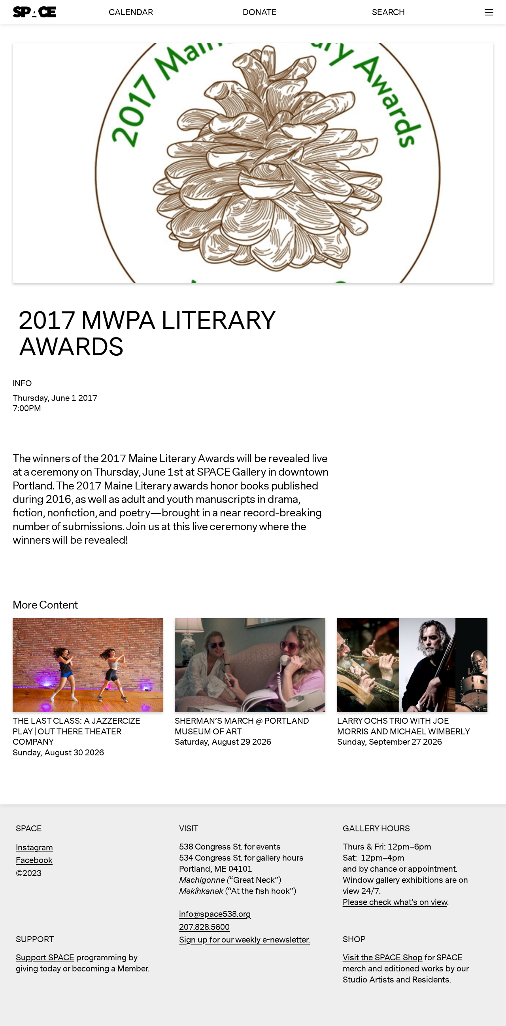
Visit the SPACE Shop (383, 957)
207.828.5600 (204, 927)
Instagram (34, 847)
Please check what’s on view (395, 902)
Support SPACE (45, 957)
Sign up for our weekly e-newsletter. (244, 940)
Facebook (34, 860)
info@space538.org (215, 914)
